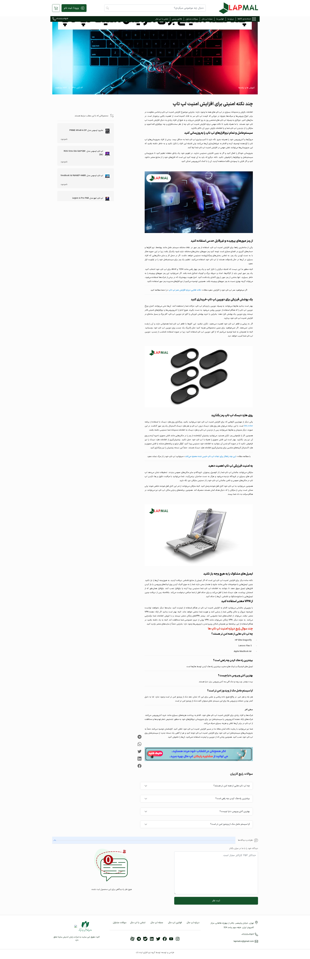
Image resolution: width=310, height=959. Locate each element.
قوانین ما (220, 19)
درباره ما (231, 19)
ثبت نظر (216, 900)
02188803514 (62, 18)
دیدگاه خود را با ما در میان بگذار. (243, 848)
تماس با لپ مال (161, 19)
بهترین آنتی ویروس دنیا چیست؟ (235, 811)
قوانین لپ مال (175, 922)
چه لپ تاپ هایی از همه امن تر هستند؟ (231, 785)
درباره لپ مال (193, 922)
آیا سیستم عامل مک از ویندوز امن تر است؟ (230, 824)
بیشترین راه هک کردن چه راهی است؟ (232, 798)
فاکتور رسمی (177, 19)
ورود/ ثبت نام (71, 8)
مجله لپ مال (207, 19)
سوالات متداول (192, 19)
